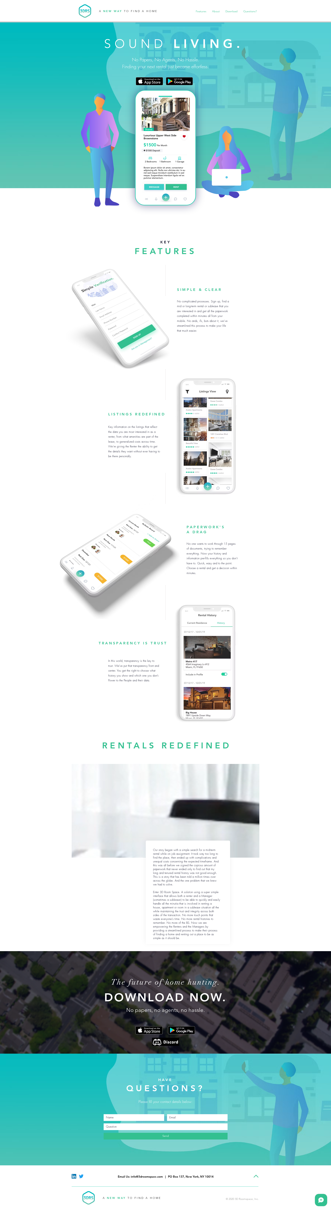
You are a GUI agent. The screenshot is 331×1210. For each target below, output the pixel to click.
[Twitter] (81, 1176)
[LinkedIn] (74, 1176)
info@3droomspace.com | (149, 1176)
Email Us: (124, 1176)
